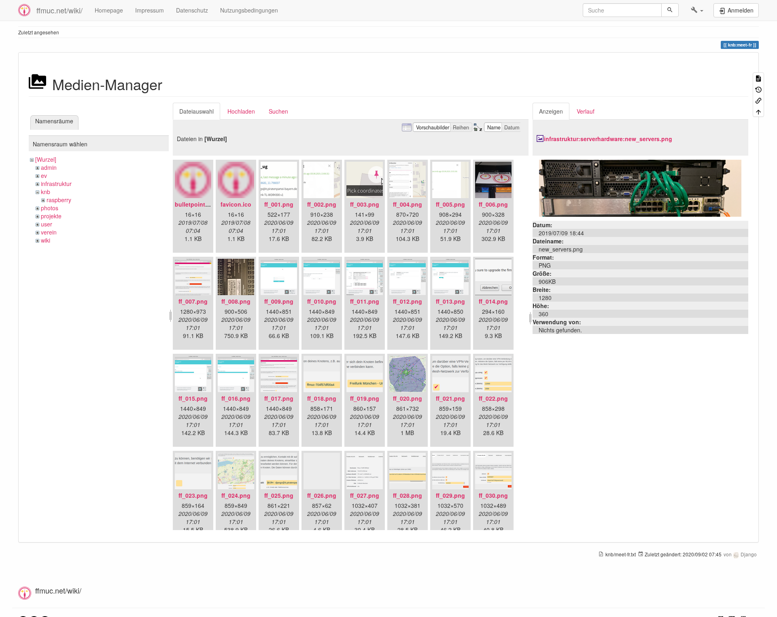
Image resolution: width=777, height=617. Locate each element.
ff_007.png (193, 301)
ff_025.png (278, 495)
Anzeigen (551, 111)
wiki (45, 240)
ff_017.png (278, 398)
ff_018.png (321, 398)
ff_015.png (193, 398)
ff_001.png (278, 204)
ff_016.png (236, 398)
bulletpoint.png (196, 204)
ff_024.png (236, 495)
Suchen (278, 111)
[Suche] (670, 10)
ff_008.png (236, 301)
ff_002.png (321, 204)
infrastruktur (56, 184)
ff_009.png (278, 301)
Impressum (149, 10)
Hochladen (241, 111)
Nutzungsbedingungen (249, 10)
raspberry (59, 200)
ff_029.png (450, 495)
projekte (51, 216)
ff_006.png (493, 204)
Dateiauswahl (196, 111)
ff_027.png (364, 495)
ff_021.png (450, 398)
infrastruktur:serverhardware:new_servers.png (608, 139)
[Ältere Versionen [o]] (758, 89)
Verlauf (585, 111)
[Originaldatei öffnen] (640, 187)
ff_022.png (493, 398)
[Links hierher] (758, 100)
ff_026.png (321, 495)
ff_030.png (493, 495)
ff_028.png (407, 495)
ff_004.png (407, 204)
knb (45, 192)
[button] (697, 10)
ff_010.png (321, 301)
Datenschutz (192, 10)
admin (49, 167)
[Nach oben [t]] (758, 111)
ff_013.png (450, 301)
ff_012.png (407, 301)
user (46, 224)
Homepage (109, 10)
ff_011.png (364, 301)
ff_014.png (493, 301)
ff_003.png (364, 204)
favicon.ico (236, 204)
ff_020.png (407, 398)
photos (49, 208)
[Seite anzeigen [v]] (758, 78)
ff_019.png (364, 398)
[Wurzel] (45, 159)
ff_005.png (450, 204)
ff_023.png (193, 495)
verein (49, 232)
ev (44, 175)
